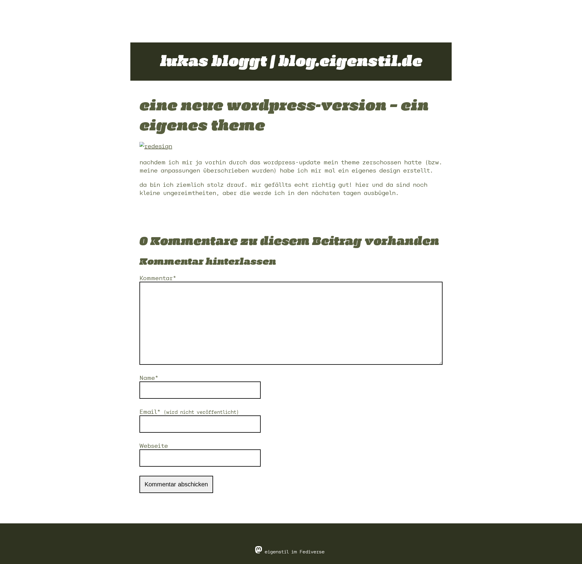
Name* (148, 377)
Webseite (153, 445)
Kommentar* (157, 278)
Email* (189, 411)
